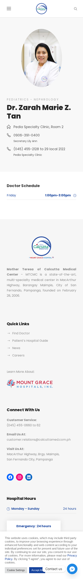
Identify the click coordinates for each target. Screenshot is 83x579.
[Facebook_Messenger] (72, 569)
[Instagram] (19, 477)
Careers (18, 355)
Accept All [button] (37, 570)
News (16, 348)
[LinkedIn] (28, 477)
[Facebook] (10, 477)
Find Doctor (21, 333)
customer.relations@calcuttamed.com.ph (39, 439)
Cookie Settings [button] (16, 570)
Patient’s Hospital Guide (30, 340)
